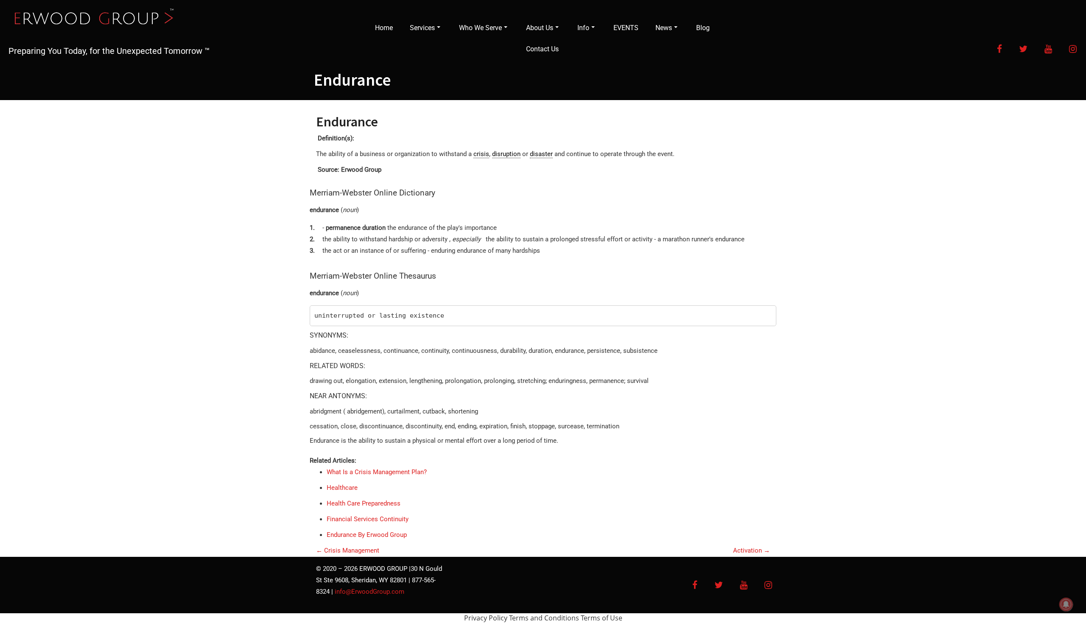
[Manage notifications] (1066, 604)
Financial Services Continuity (368, 519)
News (663, 28)
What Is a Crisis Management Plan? (377, 472)
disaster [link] (541, 154)
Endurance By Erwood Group (367, 535)
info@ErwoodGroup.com (369, 591)
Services (422, 28)
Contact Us (542, 49)
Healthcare (342, 488)
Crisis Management (347, 550)
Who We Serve (480, 28)
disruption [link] (506, 154)
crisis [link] (481, 154)
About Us (539, 28)
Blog (703, 28)
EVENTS (625, 28)
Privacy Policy (485, 618)
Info (583, 28)
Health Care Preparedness (363, 503)
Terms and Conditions (544, 618)
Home (384, 28)
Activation (751, 550)
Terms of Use (601, 618)
